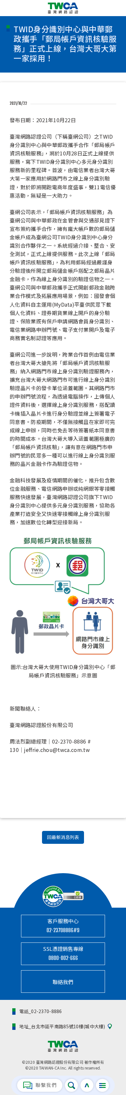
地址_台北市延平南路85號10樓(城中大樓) (62, 1026)
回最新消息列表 (63, 837)
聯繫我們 (45, 1084)
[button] (102, 1085)
